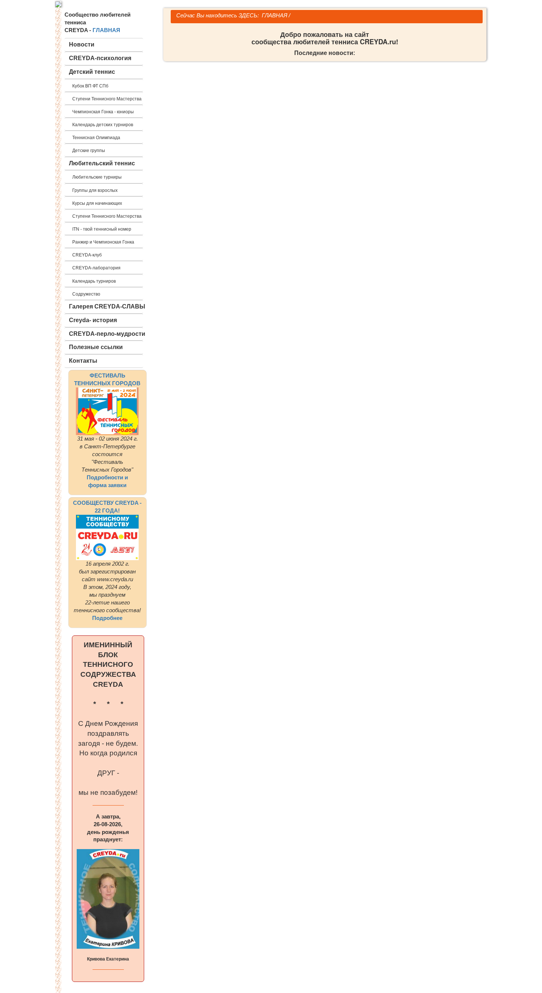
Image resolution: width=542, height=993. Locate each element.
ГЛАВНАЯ (106, 30)
